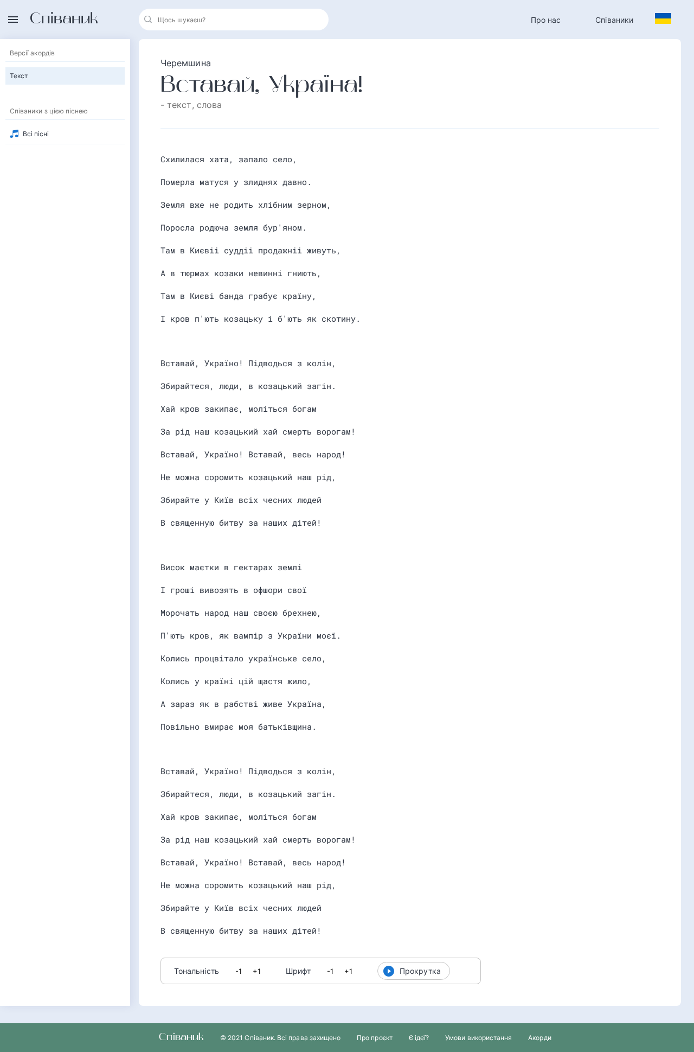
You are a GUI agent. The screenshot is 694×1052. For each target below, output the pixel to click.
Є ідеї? (419, 1038)
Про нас (546, 19)
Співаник (64, 19)
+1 (257, 971)
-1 (238, 971)
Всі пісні (36, 134)
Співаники (614, 19)
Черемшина (185, 63)
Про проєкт (375, 1038)
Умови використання (478, 1038)
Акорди (539, 1038)
